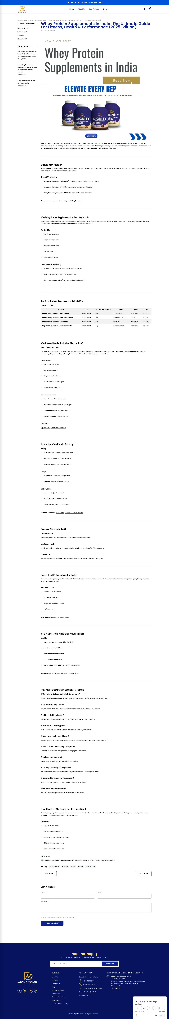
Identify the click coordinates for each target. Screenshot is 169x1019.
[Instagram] (25, 991)
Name (43, 892)
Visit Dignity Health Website (60, 617)
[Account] (144, 9)
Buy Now (145, 313)
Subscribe (110, 964)
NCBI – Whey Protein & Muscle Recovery (69, 513)
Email (99, 892)
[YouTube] (31, 991)
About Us (81, 9)
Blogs (105, 9)
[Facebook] (20, 991)
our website (54, 782)
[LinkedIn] (36, 991)
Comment (44, 901)
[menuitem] (28, 28)
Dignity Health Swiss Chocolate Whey (66, 673)
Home (71, 9)
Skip (156, 1015)
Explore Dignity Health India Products (53, 428)
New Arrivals (94, 9)
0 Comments (52, 31)
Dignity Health (45, 352)
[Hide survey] (164, 998)
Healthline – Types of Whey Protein (68, 201)
